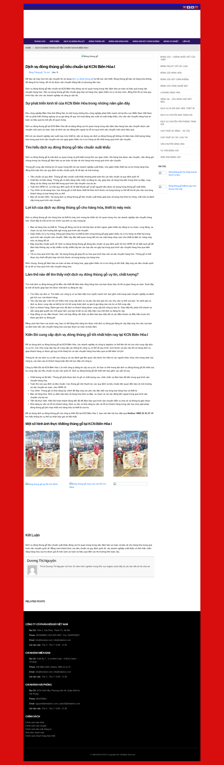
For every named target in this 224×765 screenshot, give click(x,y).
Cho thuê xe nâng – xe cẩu (175, 131)
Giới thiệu (54, 41)
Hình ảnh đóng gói (170, 157)
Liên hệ (186, 41)
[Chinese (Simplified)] (197, 7)
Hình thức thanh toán (34, 733)
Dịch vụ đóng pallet (74, 41)
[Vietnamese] (185, 7)
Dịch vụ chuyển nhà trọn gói (176, 115)
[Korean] (193, 7)
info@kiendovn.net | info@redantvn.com (53, 640)
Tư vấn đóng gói (169, 150)
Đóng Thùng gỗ (35, 72)
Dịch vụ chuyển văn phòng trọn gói (178, 122)
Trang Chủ (39, 41)
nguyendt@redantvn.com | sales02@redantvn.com (58, 704)
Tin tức (47, 72)
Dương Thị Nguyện (41, 561)
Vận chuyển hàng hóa (172, 144)
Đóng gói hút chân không (146, 41)
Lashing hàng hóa (170, 92)
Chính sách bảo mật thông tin (38, 729)
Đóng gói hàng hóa (118, 41)
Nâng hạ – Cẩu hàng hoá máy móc (176, 100)
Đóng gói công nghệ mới (174, 86)
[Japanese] (189, 7)
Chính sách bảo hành (34, 722)
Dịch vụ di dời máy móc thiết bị (177, 108)
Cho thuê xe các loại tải (174, 137)
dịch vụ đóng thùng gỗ (83, 79)
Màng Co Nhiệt (171, 41)
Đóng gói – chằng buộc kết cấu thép (177, 58)
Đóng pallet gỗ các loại (174, 66)
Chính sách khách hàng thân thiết (40, 736)
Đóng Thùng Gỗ (97, 41)
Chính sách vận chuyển (35, 726)
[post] (162, 174)
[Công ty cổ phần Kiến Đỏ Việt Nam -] (34, 24)
